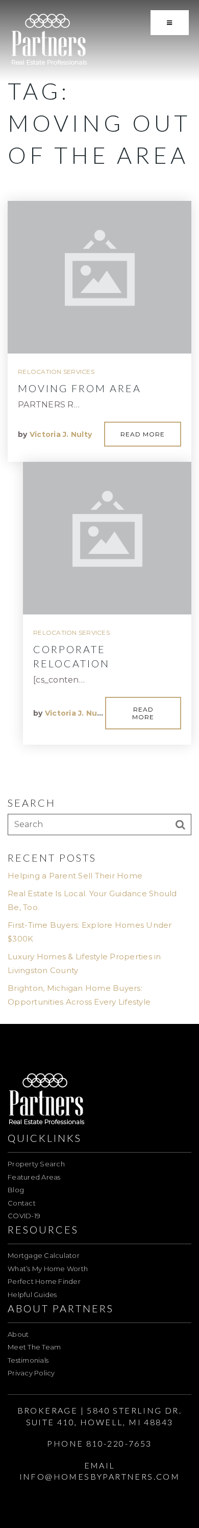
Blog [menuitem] (16, 1190)
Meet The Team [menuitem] (34, 1347)
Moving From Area (79, 388)
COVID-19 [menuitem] (24, 1216)
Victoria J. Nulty (61, 434)
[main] (99, 512)
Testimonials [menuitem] (28, 1360)
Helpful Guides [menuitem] (32, 1294)
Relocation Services (56, 371)
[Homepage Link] (49, 40)
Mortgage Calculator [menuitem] (44, 1255)
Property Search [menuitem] (36, 1164)
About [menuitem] (18, 1334)
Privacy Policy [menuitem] (31, 1373)
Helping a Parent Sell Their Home (75, 875)
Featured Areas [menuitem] (34, 1177)
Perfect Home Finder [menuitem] (44, 1281)
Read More (142, 434)
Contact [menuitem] (22, 1203)
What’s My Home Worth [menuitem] (48, 1269)
